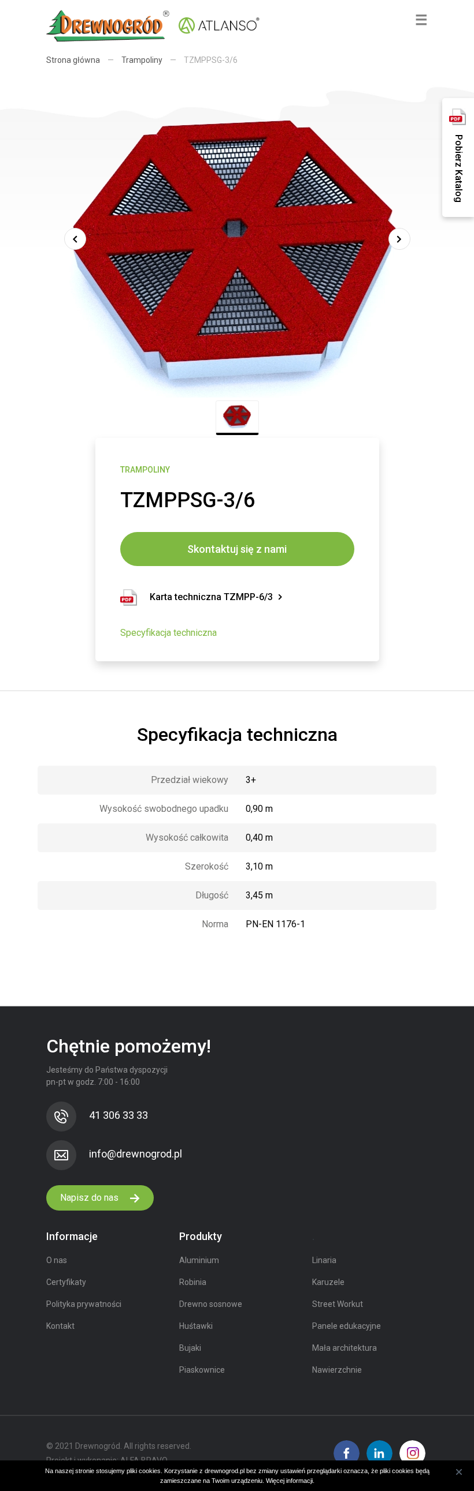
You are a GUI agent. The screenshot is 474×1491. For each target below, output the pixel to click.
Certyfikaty (66, 1282)
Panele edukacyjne (346, 1326)
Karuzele (328, 1282)
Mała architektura (344, 1348)
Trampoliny (141, 60)
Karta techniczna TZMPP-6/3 (211, 596)
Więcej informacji (289, 1480)
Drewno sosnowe (210, 1304)
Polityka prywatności (83, 1304)
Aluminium (199, 1260)
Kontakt (60, 1326)
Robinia (192, 1282)
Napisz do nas (90, 1197)
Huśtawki (196, 1326)
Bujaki (190, 1348)
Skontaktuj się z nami (237, 549)
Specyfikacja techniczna (168, 632)
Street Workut (337, 1304)
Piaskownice (202, 1369)
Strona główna (73, 60)
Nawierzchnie (337, 1369)
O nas (56, 1260)
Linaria (324, 1260)
